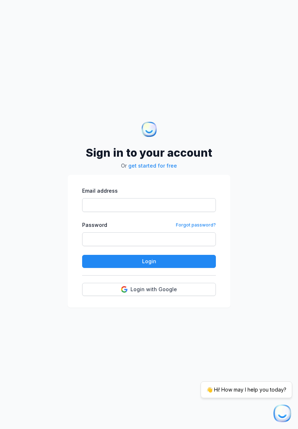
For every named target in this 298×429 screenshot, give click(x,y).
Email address (100, 191)
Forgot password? (196, 225)
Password (94, 225)
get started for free (152, 166)
